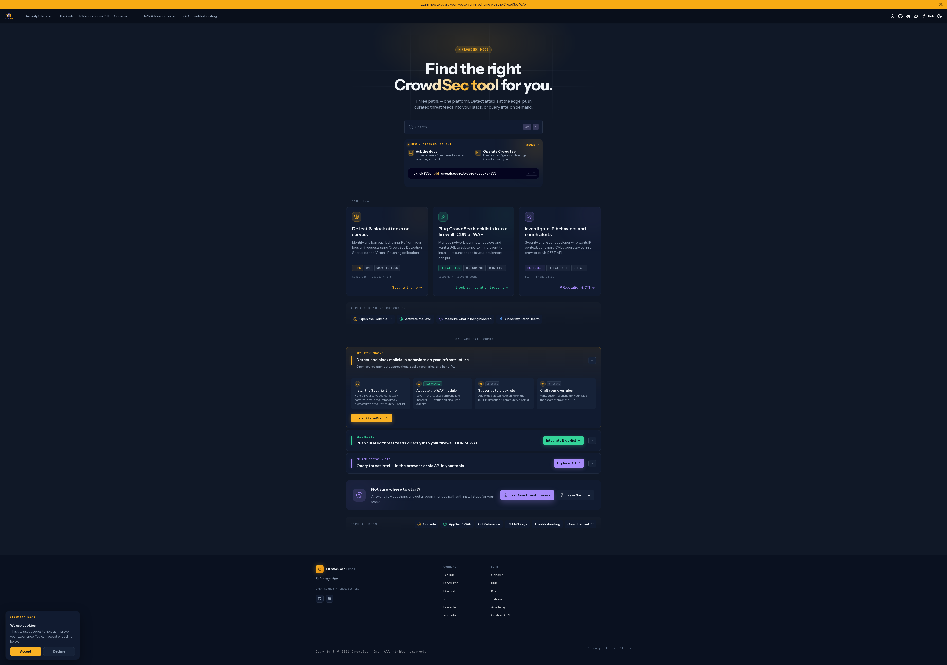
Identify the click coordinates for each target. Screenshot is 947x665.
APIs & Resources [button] (157, 16)
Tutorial (497, 599)
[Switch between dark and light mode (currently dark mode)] (939, 16)
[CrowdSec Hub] (928, 16)
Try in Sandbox (578, 495)
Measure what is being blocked (468, 319)
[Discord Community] (908, 16)
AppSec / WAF (460, 524)
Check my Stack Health (522, 319)
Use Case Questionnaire (529, 495)
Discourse (450, 583)
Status (625, 648)
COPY (531, 173)
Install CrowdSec (369, 418)
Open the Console (373, 319)
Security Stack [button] (36, 16)
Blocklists (66, 16)
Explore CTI (566, 463)
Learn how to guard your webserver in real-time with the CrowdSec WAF (473, 4)
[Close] (941, 4)
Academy (498, 607)
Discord (449, 591)
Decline (59, 651)
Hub (494, 583)
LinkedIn (449, 607)
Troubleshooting (547, 524)
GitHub (530, 144)
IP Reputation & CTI (94, 16)
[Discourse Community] (916, 16)
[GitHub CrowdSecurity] (900, 16)
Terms (610, 648)
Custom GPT (501, 615)
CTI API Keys (517, 524)
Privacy (594, 648)
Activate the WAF (418, 319)
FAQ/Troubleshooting (200, 16)
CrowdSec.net (578, 524)
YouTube (449, 615)
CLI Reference (489, 524)
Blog (494, 591)
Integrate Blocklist (561, 440)
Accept (25, 651)
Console (120, 16)
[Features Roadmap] (892, 16)
